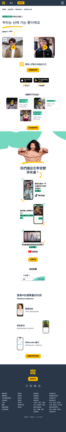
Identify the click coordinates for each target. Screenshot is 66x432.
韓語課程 (10, 9)
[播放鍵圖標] (13, 47)
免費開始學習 (33, 70)
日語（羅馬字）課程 (39, 405)
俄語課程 (36, 396)
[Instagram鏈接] (39, 386)
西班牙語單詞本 (53, 407)
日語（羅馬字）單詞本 (55, 405)
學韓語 (4, 9)
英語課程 (36, 412)
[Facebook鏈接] (26, 386)
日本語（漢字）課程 (39, 402)
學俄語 (20, 396)
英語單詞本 (52, 412)
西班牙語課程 (37, 407)
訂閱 (3, 402)
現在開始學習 (33, 128)
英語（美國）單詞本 (55, 409)
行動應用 (4, 400)
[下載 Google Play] (41, 80)
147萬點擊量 (41, 85)
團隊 (3, 405)
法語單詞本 (52, 398)
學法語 (20, 398)
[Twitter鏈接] (31, 386)
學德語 (20, 393)
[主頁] (22, 64)
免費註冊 (33, 259)
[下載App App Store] (26, 80)
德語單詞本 (52, 393)
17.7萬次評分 (26, 85)
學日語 (20, 402)
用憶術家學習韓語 (33, 356)
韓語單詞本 (18, 9)
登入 (11, 3)
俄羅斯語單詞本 (53, 396)
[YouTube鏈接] (35, 386)
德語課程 (36, 393)
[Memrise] (3, 3)
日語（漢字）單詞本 (55, 402)
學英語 (20, 407)
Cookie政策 (39, 417)
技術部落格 (5, 409)
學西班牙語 (21, 405)
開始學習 (21, 3)
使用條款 (26, 417)
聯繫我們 (4, 396)
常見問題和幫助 (6, 398)
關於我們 (4, 393)
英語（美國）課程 (38, 409)
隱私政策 (32, 417)
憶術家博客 (5, 407)
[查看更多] (62, 3)
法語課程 (36, 398)
